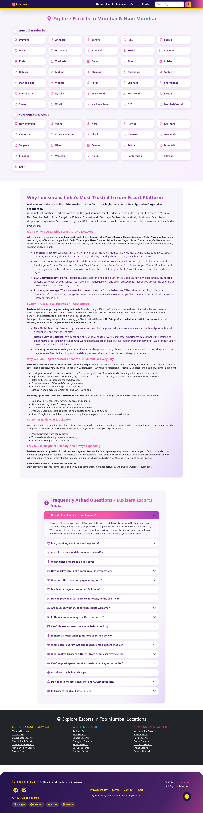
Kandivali (97, 50)
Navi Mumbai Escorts (145, 731)
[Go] (188, 4)
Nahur (95, 156)
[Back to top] (187, 796)
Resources (121, 4)
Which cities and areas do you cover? (73, 561)
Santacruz (170, 72)
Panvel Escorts (141, 741)
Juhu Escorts (79, 734)
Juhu (130, 39)
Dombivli (169, 145)
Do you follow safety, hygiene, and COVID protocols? (82, 681)
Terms (115, 789)
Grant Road (98, 93)
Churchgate (26, 93)
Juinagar (24, 156)
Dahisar (23, 72)
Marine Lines (26, 82)
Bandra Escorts (81, 737)
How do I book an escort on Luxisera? (73, 515)
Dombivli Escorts (142, 751)
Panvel (132, 123)
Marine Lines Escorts (23, 744)
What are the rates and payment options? (76, 580)
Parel (95, 82)
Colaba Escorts (19, 751)
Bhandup (97, 72)
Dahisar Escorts (81, 751)
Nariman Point (100, 104)
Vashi (58, 123)
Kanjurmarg (135, 156)
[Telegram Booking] (15, 790)
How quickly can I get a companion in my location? (81, 571)
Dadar (95, 61)
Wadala (59, 82)
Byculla (59, 93)
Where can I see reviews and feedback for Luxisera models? (87, 644)
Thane (22, 104)
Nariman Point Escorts (23, 747)
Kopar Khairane (64, 134)
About (109, 4)
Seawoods (170, 134)
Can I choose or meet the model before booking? (80, 626)
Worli (58, 104)
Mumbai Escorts (20, 731)
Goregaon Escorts (82, 741)
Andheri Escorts (81, 731)
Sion (130, 61)
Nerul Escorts (141, 737)
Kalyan (168, 93)
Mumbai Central (173, 104)
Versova (60, 156)
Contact (147, 4)
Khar (22, 166)
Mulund (59, 72)
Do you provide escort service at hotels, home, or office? (85, 598)
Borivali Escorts (81, 747)
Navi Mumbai (27, 123)
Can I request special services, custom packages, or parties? (87, 663)
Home (99, 4)
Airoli (95, 134)
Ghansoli (133, 134)
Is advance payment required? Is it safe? (75, 589)
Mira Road (134, 93)
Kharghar (169, 123)
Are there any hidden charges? (69, 672)
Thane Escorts (141, 747)
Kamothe (24, 134)
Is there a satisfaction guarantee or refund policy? (81, 635)
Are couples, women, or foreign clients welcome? (80, 607)
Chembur (169, 50)
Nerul (95, 123)
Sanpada (24, 145)
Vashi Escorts (140, 734)
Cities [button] (134, 4)
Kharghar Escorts (143, 744)
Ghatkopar (134, 72)
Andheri (60, 39)
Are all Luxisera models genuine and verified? (78, 552)
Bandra (96, 39)
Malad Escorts (80, 744)
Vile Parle (60, 61)
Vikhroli (168, 156)
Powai (131, 50)
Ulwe (58, 145)
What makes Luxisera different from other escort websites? (87, 654)
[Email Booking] (24, 790)
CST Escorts (18, 734)
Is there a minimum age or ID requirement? (77, 617)
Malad (22, 50)
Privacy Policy (99, 789)
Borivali (168, 39)
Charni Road (171, 82)
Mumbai (24, 39)
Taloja (131, 145)
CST (130, 104)
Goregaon (61, 50)
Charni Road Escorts (22, 741)
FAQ (140, 789)
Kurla (22, 61)
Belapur (96, 145)
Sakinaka (133, 82)
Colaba (168, 61)
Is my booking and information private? (75, 543)
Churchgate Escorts (22, 737)
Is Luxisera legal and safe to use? (71, 691)
